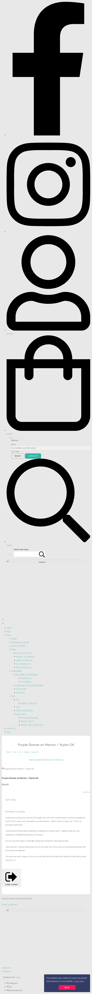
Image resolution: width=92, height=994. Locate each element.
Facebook (6, 971)
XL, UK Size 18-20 (23, 664)
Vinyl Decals (26, 682)
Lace (18, 707)
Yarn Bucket (21, 689)
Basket (18, 456)
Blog (8, 631)
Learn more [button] (79, 981)
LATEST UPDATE (18, 646)
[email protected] (9, 904)
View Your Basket (36, 760)
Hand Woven (26, 678)
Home (9, 628)
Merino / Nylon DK (28, 703)
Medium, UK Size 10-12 (25, 657)
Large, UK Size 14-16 (24, 660)
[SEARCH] (42, 554)
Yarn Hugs (20, 692)
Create (17, 977)
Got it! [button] (67, 987)
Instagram (6, 968)
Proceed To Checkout (54, 760)
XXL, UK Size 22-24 (23, 667)
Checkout (33, 456)
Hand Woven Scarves (20, 642)
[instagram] (48, 232)
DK (17, 700)
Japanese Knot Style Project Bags (29, 685)
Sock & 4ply (21, 714)
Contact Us (11, 728)
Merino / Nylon (27, 721)
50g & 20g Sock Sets (29, 718)
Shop (9, 635)
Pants (13, 649)
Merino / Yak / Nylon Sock (32, 725)
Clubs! (14, 639)
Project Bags (16, 671)
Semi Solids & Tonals (24, 710)
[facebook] (48, 135)
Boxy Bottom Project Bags (26, 674)
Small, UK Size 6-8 (23, 653)
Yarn (13, 696)
